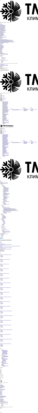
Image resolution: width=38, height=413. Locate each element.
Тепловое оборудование (2, 386)
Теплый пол (5, 247)
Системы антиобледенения (9, 247)
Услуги (3, 206)
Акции (1, 394)
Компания (3, 220)
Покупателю (3, 215)
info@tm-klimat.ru (2, 234)
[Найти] (0, 23)
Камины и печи (5, 200)
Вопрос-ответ (1, 400)
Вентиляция (5, 203)
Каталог (3, 185)
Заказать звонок (3, 232)
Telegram (2, 405)
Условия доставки (2, 399)
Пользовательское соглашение (3, 396)
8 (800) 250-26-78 (2, 64)
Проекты (4, 222)
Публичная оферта (2, 397)
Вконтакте (2, 61)
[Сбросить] (0, 379)
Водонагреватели (4, 244)
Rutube (2, 62)
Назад (4, 192)
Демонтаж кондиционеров (2, 389)
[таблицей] (1, 251)
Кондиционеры (1, 244)
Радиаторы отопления (2, 247)
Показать (1, 380)
